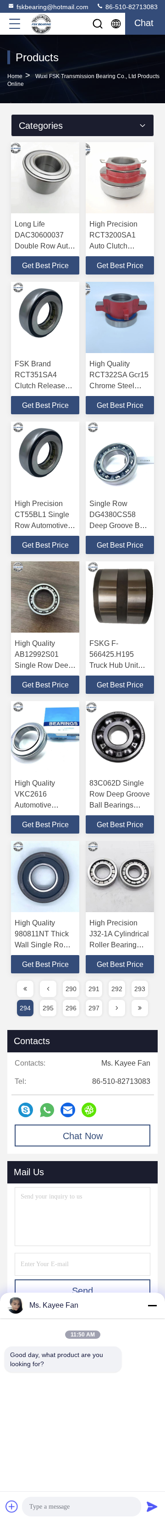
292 (116, 989)
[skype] (26, 1110)
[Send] (152, 1506)
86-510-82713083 (131, 7)
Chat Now (83, 1136)
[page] (25, 989)
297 (93, 1008)
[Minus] (152, 1305)
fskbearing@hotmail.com (52, 7)
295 (48, 1008)
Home (14, 76)
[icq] (89, 1110)
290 (71, 989)
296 (71, 1008)
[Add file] (12, 1506)
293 (139, 989)
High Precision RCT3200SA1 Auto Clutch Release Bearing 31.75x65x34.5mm (119, 246)
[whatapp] (47, 1110)
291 (93, 989)
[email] (68, 1110)
